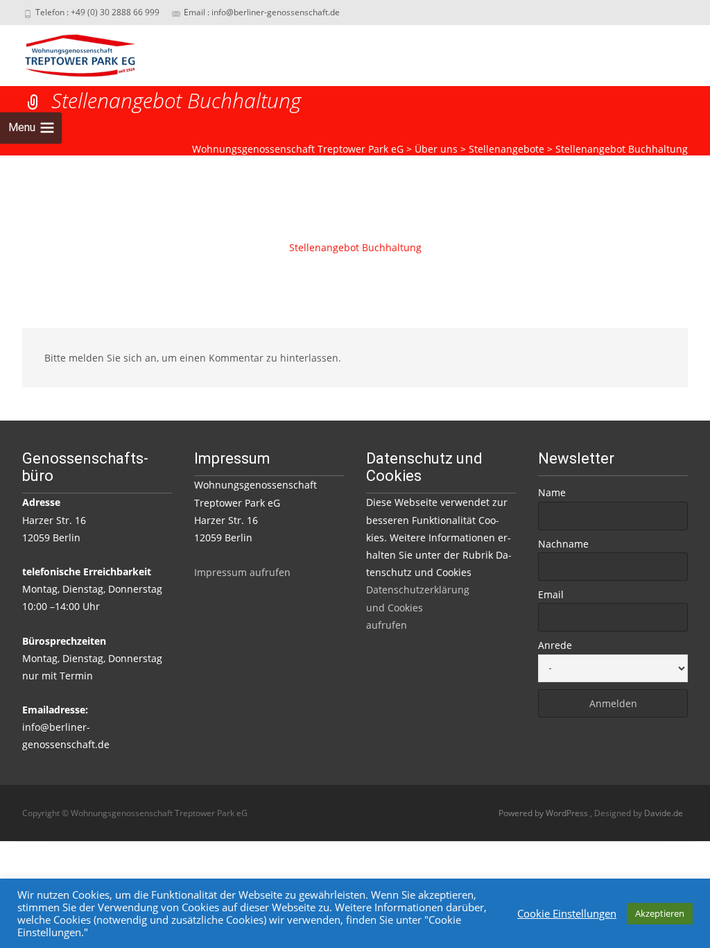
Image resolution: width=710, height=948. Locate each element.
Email (551, 594)
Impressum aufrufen (242, 572)
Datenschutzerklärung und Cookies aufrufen (417, 607)
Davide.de (663, 813)
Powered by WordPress (544, 813)
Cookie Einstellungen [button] (566, 913)
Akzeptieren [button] (659, 913)
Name (552, 492)
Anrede (555, 645)
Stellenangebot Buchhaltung (355, 247)
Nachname (563, 543)
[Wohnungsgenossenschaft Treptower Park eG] (69, 53)
